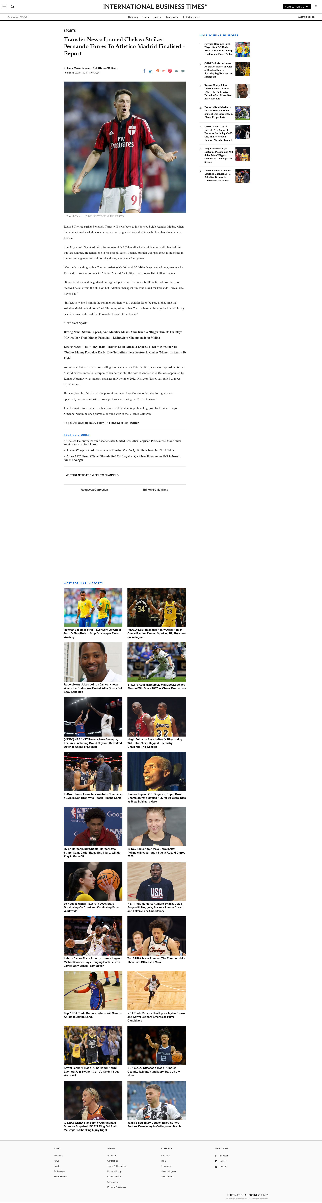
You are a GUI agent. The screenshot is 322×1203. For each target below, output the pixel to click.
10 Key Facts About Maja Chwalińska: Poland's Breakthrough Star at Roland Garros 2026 (156, 853)
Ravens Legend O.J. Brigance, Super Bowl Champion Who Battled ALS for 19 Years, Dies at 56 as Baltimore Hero (156, 798)
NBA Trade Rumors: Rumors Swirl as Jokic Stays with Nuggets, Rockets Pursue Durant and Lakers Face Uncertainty (155, 907)
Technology (172, 16)
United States (167, 1176)
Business (133, 16)
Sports (157, 16)
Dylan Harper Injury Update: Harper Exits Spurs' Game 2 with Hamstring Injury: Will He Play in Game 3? (92, 853)
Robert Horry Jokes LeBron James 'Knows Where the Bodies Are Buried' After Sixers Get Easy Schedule (93, 688)
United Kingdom (168, 1171)
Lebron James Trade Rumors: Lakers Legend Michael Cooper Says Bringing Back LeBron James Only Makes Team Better (93, 962)
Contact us (112, 1161)
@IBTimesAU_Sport (106, 67)
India (163, 1161)
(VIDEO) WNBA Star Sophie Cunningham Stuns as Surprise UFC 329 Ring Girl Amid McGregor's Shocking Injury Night (90, 1126)
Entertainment (191, 16)
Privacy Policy (114, 1171)
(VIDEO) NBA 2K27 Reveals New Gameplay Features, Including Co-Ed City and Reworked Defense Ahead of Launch (93, 743)
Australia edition (306, 17)
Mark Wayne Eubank (79, 67)
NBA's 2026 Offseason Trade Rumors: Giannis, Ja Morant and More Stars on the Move (153, 1072)
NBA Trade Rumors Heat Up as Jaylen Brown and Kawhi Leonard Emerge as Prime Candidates (156, 1017)
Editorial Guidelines (155, 489)
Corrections (112, 1182)
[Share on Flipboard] (164, 71)
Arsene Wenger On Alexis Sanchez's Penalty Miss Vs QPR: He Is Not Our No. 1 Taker (120, 450)
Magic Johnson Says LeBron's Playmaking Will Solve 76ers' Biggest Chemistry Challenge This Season (154, 743)
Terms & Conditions (116, 1166)
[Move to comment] (183, 71)
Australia (165, 1155)
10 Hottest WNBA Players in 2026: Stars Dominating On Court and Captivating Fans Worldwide (91, 907)
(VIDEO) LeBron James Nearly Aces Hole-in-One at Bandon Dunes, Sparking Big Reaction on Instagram (156, 633)
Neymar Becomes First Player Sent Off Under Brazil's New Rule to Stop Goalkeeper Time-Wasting (92, 633)
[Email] (176, 71)
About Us (111, 1155)
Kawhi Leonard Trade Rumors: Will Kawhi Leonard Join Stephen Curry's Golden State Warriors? (91, 1072)
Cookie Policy (114, 1176)
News (146, 16)
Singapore (166, 1166)
